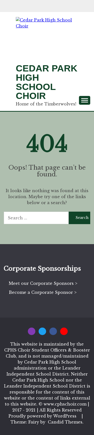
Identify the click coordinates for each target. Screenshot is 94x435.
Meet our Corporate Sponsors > (43, 283)
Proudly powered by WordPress (43, 416)
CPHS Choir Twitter (42, 331)
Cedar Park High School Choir (46, 82)
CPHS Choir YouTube (64, 331)
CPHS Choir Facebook (53, 331)
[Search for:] (36, 218)
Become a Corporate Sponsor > (42, 292)
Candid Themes (65, 422)
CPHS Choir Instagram (31, 331)
